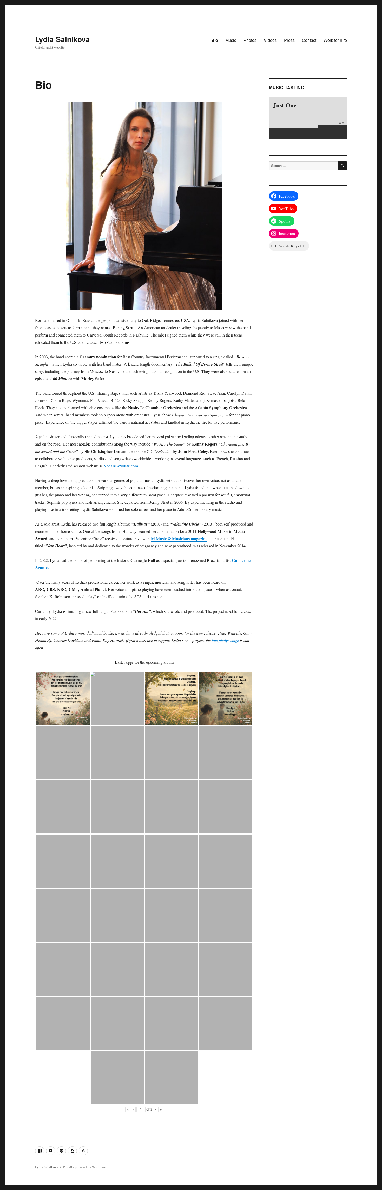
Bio (214, 40)
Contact (309, 40)
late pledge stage (225, 640)
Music (230, 40)
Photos (249, 40)
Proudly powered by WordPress (85, 1167)
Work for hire (335, 40)
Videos (270, 40)
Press (289, 40)
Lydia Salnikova (62, 39)
